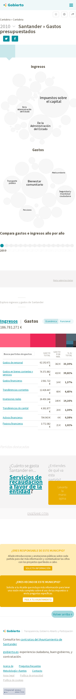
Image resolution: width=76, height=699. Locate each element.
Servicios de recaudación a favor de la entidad (26, 484)
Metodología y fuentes (15, 670)
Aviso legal (8, 675)
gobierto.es (11, 652)
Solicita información (38, 568)
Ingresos (9, 321)
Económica (51, 321)
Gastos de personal (13, 362)
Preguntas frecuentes (30, 666)
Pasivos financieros (13, 423)
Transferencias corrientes (15, 390)
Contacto (37, 670)
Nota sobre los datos (63, 280)
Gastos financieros (12, 380)
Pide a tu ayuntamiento (38, 599)
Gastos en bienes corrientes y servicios (18, 373)
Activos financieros (12, 417)
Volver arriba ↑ (62, 614)
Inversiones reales (12, 399)
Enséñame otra (38, 514)
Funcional (65, 321)
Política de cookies (13, 680)
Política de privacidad (31, 675)
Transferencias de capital (15, 408)
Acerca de (8, 666)
